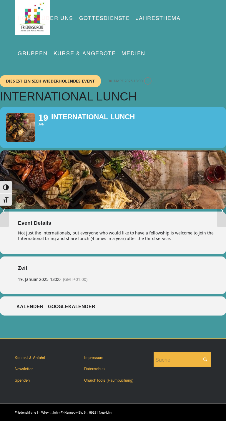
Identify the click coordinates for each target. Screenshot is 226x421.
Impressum (93, 357)
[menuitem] (27, 17)
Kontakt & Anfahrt (30, 357)
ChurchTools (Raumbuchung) (108, 380)
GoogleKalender (71, 306)
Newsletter (24, 368)
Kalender (30, 306)
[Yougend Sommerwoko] (4, 210)
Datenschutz (95, 368)
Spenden (22, 380)
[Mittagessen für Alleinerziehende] (221, 210)
